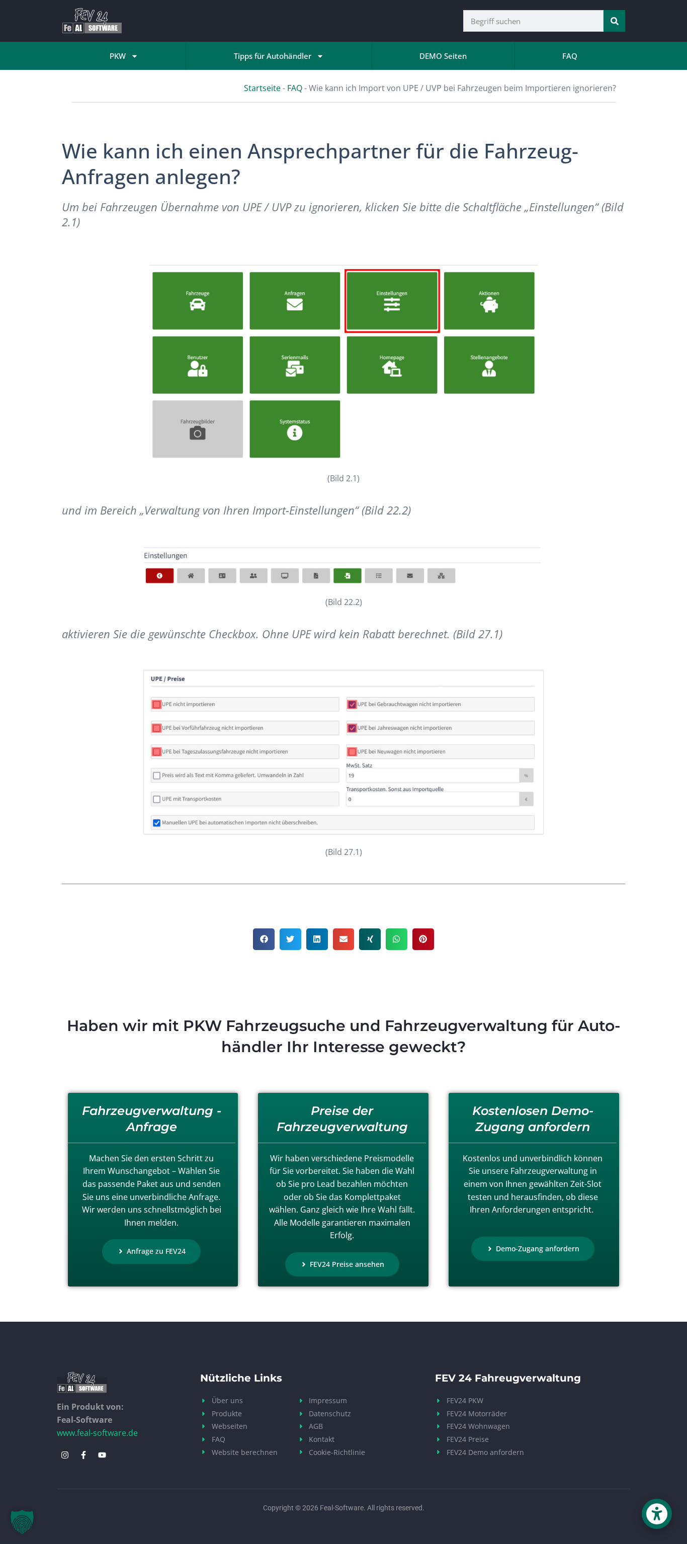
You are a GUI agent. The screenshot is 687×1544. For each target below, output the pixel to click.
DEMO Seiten (443, 56)
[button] (264, 939)
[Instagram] (65, 1455)
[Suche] (614, 21)
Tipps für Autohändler (272, 56)
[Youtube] (102, 1455)
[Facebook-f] (83, 1455)
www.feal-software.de (97, 1432)
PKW (118, 56)
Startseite (262, 88)
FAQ (569, 56)
